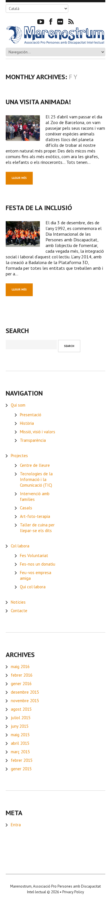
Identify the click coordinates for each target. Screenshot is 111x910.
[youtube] (40, 21)
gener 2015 (21, 768)
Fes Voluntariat (34, 555)
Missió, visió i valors (37, 431)
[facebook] (50, 21)
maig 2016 (20, 666)
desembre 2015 (25, 692)
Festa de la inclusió (39, 207)
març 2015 (20, 751)
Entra (16, 824)
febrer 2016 (21, 675)
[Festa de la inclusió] (23, 234)
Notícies (18, 602)
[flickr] (60, 21)
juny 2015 (19, 726)
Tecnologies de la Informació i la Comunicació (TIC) (36, 479)
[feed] (71, 21)
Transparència (33, 440)
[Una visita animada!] (23, 128)
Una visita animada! (38, 101)
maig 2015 (20, 734)
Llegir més (19, 178)
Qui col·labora (33, 586)
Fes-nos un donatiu (37, 564)
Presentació (30, 414)
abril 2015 (20, 743)
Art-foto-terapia (35, 516)
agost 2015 (21, 709)
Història (27, 423)
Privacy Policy (73, 892)
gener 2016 (21, 683)
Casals (26, 508)
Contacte (19, 610)
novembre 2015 (25, 700)
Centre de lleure (35, 465)
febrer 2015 (21, 760)
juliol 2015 (20, 717)
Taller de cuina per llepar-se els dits (37, 527)
